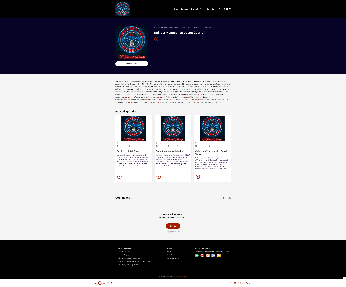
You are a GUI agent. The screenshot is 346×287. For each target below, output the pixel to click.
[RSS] (219, 257)
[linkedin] (227, 9)
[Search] (219, 9)
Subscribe (210, 9)
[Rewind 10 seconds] (96, 282)
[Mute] (234, 283)
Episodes (184, 9)
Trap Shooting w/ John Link (170, 151)
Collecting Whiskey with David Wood (129, 258)
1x (238, 282)
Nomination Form (197, 9)
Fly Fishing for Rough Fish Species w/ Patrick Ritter (133, 261)
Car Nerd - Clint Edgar (128, 151)
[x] (224, 9)
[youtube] (229, 9)
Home (176, 9)
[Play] (100, 283)
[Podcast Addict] (208, 257)
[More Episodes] (250, 282)
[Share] (246, 282)
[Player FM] (202, 257)
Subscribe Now (131, 64)
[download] (243, 282)
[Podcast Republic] (213, 257)
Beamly (184, 276)
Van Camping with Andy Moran (127, 265)
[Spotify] (197, 257)
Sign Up (173, 226)
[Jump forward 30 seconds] (104, 282)
